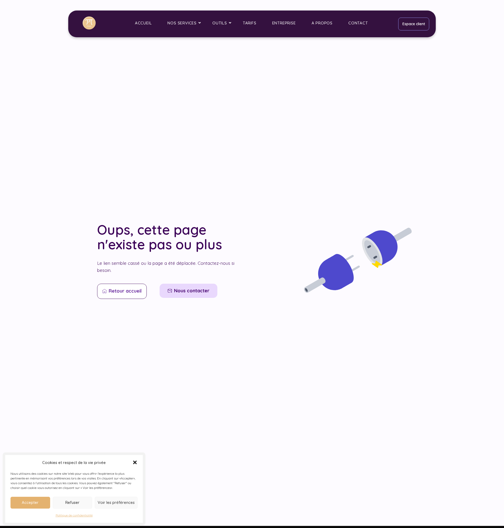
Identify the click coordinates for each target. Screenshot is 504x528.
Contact (358, 22)
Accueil (143, 22)
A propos (322, 22)
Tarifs (249, 22)
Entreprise (284, 22)
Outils (219, 22)
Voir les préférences (116, 502)
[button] (135, 462)
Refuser (72, 502)
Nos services (182, 22)
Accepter (30, 502)
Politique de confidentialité (74, 515)
